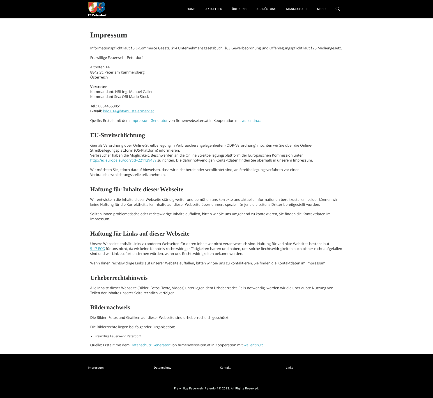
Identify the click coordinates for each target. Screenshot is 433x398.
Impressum (96, 368)
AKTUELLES (213, 9)
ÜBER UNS (239, 9)
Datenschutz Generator (150, 344)
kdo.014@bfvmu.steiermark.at (128, 111)
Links (289, 368)
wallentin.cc (251, 120)
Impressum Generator (149, 120)
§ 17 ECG (97, 248)
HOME (191, 9)
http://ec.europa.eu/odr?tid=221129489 (123, 160)
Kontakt (225, 368)
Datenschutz (163, 368)
